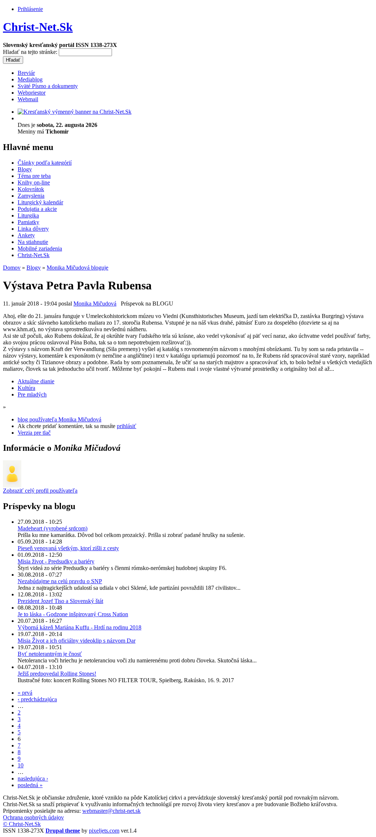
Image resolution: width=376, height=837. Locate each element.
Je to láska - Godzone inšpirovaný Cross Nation (73, 614)
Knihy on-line (34, 182)
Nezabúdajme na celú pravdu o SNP (60, 581)
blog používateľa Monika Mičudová (59, 419)
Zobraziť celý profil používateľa (40, 490)
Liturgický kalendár (40, 202)
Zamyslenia (31, 196)
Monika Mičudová (94, 303)
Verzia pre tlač (34, 433)
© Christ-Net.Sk (22, 824)
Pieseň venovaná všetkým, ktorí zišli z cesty (68, 548)
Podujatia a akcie (37, 209)
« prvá (25, 693)
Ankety (26, 235)
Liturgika (28, 215)
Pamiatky (28, 222)
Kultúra (26, 388)
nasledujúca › (33, 778)
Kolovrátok (31, 189)
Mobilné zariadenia (40, 248)
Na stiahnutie (33, 242)
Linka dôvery (33, 229)
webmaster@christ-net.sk (111, 811)
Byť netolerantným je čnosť (50, 654)
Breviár (26, 73)
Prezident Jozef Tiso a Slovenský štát (60, 601)
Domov (12, 267)
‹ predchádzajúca (37, 699)
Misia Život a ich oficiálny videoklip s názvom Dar (76, 640)
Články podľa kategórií (45, 163)
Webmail (28, 99)
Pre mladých (32, 394)
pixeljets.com (104, 830)
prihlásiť (126, 426)
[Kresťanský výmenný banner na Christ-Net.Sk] (74, 112)
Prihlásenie (30, 9)
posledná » (30, 785)
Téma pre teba (34, 176)
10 (21, 765)
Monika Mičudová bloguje (77, 267)
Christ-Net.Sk (38, 26)
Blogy (25, 169)
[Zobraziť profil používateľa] (12, 485)
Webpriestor (32, 92)
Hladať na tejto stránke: (31, 52)
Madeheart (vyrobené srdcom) (52, 528)
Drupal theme (63, 830)
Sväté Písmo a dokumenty (48, 86)
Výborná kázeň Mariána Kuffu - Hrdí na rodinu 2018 (79, 627)
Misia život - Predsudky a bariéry (56, 561)
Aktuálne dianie (36, 381)
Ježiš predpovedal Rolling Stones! (57, 673)
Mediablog (30, 79)
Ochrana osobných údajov (33, 817)
